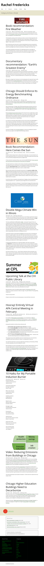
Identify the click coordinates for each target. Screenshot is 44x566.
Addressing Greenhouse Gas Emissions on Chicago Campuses (25, 500)
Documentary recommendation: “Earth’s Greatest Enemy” (21, 64)
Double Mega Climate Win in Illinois (21, 211)
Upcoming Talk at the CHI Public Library (21, 277)
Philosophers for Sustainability (17, 317)
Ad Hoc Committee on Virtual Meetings (19, 348)
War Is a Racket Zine (10, 525)
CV (5, 9)
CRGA (22, 222)
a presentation (22, 466)
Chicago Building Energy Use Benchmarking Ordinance (25, 107)
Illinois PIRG (25, 501)
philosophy (21, 314)
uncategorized (18, 555)
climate (22, 31)
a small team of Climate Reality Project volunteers (21, 460)
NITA (21, 233)
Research (10, 9)
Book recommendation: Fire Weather (20, 27)
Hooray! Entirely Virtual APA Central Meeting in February (19, 308)
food (18, 379)
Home (2, 9)
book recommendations (16, 31)
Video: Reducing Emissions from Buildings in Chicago (22, 453)
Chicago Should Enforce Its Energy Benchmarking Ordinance (21, 94)
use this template (20, 129)
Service (20, 9)
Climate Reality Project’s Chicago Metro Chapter (26, 494)
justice (16, 70)
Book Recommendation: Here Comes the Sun (20, 148)
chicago (23, 100)
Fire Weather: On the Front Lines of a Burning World (19, 34)
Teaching (15, 9)
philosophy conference (18, 315)
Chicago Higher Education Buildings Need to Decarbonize (21, 487)
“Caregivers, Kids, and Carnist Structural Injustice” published (16, 523)
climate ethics (28, 281)
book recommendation (28, 31)
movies (19, 70)
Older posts (9, 511)
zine (17, 557)
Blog (25, 9)
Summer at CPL (30, 289)
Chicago (15, 100)
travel (24, 314)
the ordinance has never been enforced (14, 112)
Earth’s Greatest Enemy (18, 80)
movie (26, 70)
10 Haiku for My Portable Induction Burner (20, 375)
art (16, 540)
